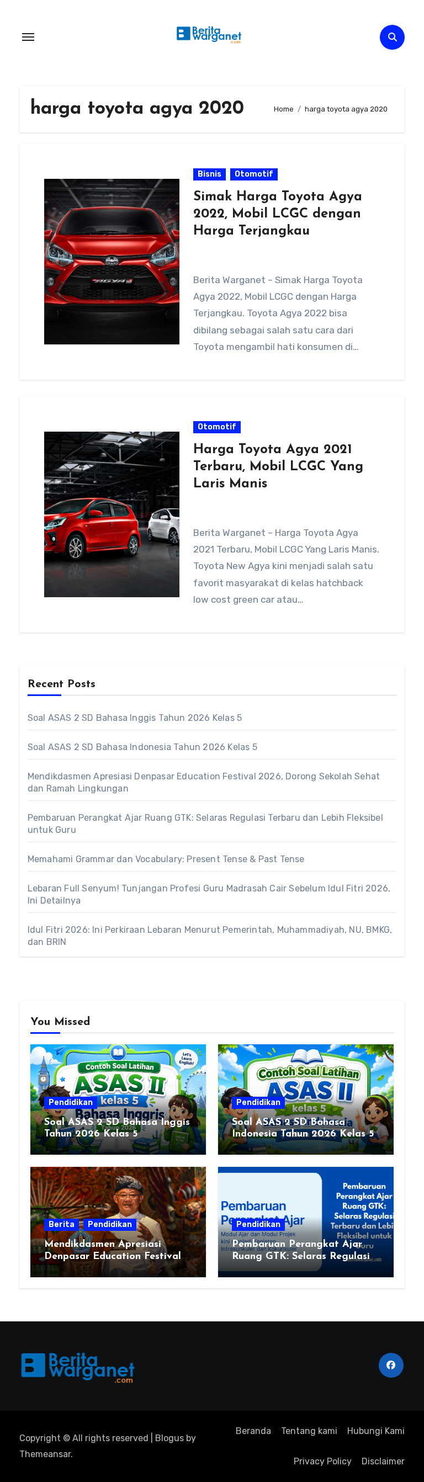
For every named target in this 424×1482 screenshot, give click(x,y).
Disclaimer (383, 1461)
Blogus (169, 1438)
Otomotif (254, 174)
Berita (62, 1224)
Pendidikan (71, 1102)
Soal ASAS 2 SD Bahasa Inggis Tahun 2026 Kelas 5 (135, 718)
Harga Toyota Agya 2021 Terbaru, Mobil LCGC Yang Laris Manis (278, 467)
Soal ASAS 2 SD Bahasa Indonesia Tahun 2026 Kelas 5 (142, 747)
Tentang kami (309, 1431)
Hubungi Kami (376, 1431)
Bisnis (209, 174)
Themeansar (45, 1454)
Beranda (253, 1431)
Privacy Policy (323, 1461)
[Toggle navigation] (28, 37)
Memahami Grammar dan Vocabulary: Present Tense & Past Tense (166, 859)
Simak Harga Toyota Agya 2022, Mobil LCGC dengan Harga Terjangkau (277, 214)
